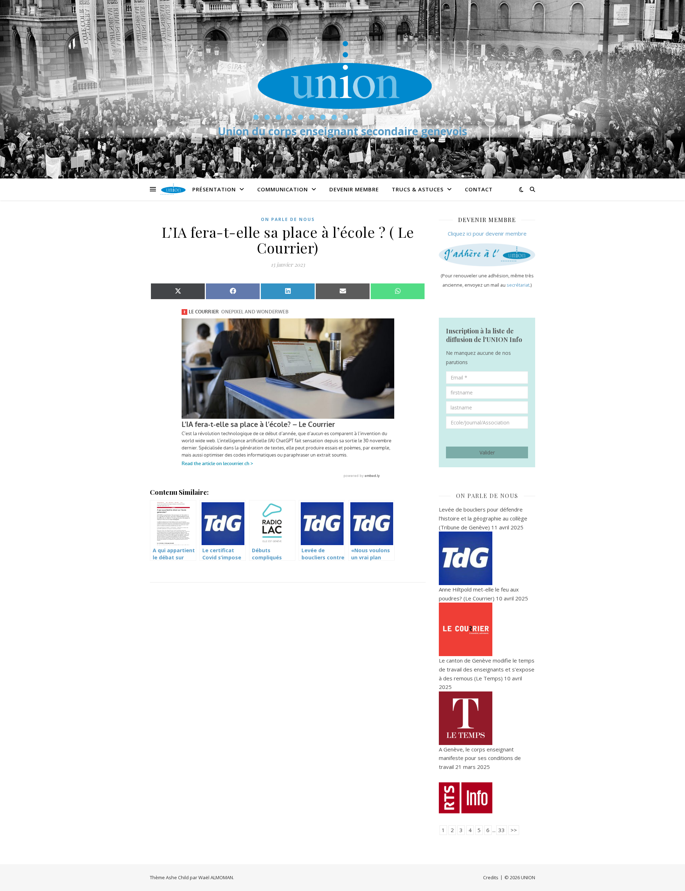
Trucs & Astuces (417, 189)
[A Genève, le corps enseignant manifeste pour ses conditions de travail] (487, 798)
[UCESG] (342, 80)
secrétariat (518, 285)
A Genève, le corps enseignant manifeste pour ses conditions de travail (480, 758)
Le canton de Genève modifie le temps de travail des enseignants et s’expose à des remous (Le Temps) (486, 669)
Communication (282, 189)
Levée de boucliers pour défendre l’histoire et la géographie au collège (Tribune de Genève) (483, 518)
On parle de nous (288, 219)
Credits (490, 877)
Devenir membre (354, 189)
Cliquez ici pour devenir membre (487, 233)
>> (514, 830)
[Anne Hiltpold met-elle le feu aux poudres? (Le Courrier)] (487, 629)
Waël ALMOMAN (215, 877)
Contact (479, 189)
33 (501, 830)
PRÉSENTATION (214, 189)
